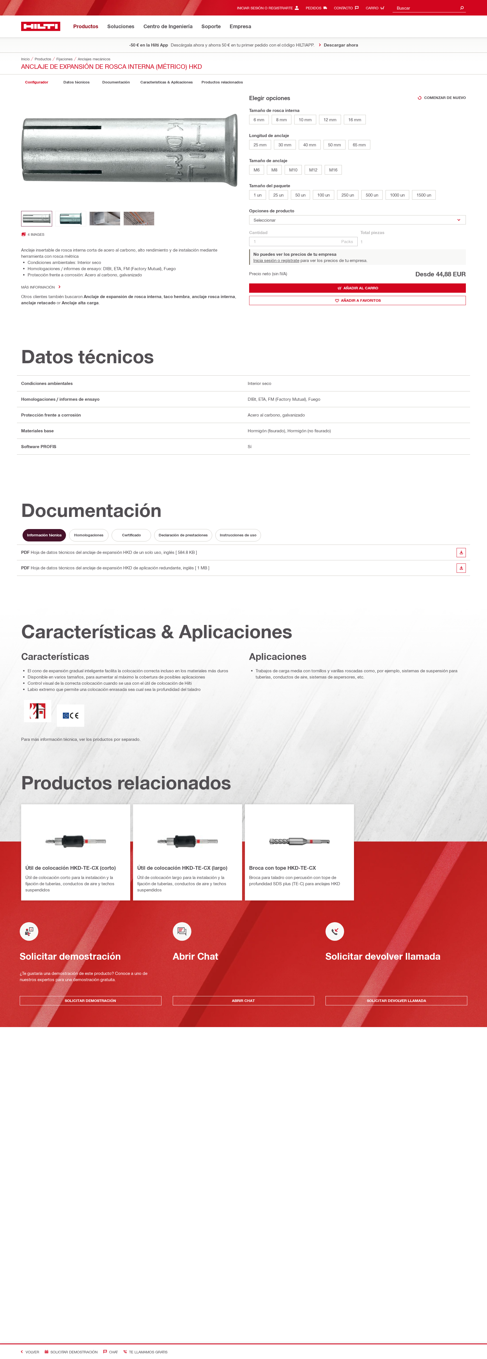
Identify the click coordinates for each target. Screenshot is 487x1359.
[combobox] (429, 7)
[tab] (36, 82)
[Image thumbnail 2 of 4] (70, 218)
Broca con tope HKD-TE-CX (282, 868)
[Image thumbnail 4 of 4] (138, 218)
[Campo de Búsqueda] (461, 7)
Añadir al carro (361, 288)
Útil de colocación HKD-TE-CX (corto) (70, 868)
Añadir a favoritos (361, 300)
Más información (38, 287)
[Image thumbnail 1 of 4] (36, 218)
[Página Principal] (40, 26)
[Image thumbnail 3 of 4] (104, 218)
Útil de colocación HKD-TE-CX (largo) (182, 868)
